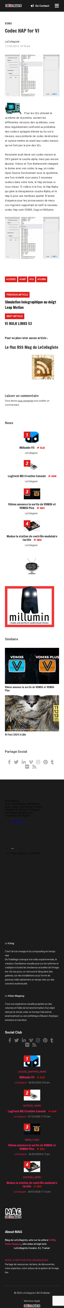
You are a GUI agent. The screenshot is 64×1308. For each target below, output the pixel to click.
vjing (42, 279)
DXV (7, 159)
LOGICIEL (23, 1071)
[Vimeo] (32, 762)
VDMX (28, 209)
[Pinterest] (46, 762)
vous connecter (25, 400)
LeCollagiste (28, 1293)
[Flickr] (28, 767)
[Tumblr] (53, 762)
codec (12, 279)
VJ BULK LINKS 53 (18, 323)
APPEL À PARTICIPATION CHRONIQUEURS (26, 1260)
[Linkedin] (25, 762)
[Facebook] (10, 762)
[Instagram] (39, 762)
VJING (8, 23)
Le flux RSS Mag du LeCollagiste (31, 347)
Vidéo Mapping (13, 1244)
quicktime (52, 173)
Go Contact (42, 5)
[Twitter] (17, 762)
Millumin (48, 209)
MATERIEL (28, 1105)
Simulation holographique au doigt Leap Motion (30, 304)
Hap (40, 168)
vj (32, 279)
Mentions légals (32, 1301)
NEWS (43, 1071)
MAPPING (34, 1071)
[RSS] (35, 767)
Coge (36, 209)
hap (23, 279)
